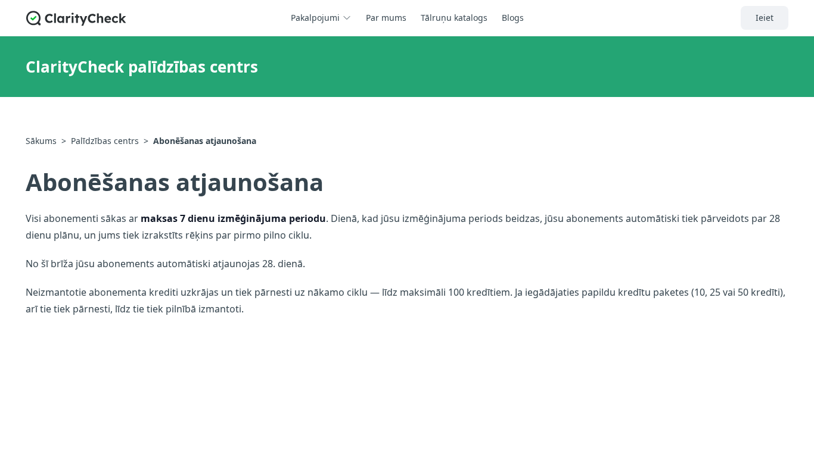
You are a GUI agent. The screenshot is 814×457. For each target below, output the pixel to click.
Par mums (386, 17)
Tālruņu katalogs (454, 17)
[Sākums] (76, 18)
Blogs (513, 17)
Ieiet (764, 17)
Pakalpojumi (315, 17)
